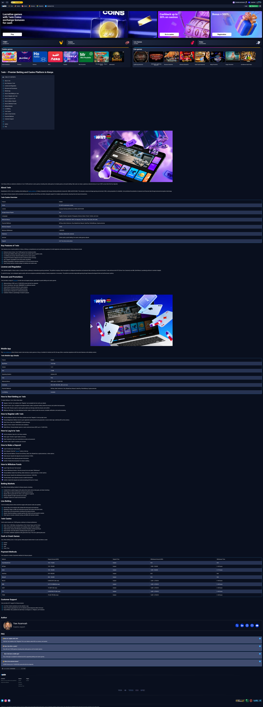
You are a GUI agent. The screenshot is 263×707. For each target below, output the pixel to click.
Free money (17, 2)
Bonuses (33, 6)
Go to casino (169, 34)
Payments (41, 6)
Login (246, 6)
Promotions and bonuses (240, 2)
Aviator (18, 6)
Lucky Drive (253, 2)
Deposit (17, 451)
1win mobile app (7, 352)
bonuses (15, 280)
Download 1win (50, 6)
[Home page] (4, 6)
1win (12, 6)
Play (12, 34)
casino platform (32, 191)
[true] (3, 2)
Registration (254, 6)
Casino (25, 6)
